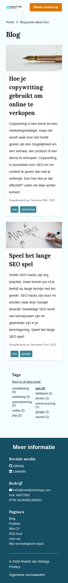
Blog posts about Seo (34, 22)
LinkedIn (19, 471)
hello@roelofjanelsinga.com (31, 490)
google (26, 353)
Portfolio (14, 523)
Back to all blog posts (26, 381)
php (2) (17, 415)
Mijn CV (14, 528)
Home (10, 22)
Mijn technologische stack (26, 543)
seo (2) (40, 388)
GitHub (18, 466)
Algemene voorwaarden (27, 575)
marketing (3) (21, 396)
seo (14, 209)
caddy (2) (18, 410)
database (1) (44, 393)
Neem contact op (46, 7)
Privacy (14, 567)
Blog (12, 518)
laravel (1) (42, 417)
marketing (28, 209)
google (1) (42, 412)
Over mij (14, 538)
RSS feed (15, 533)
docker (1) (42, 398)
